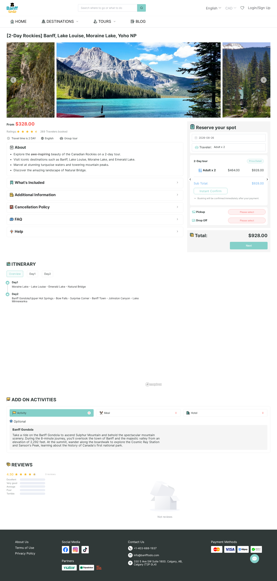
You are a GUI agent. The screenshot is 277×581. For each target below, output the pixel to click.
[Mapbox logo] (153, 384)
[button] (214, 8)
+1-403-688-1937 (145, 548)
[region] (207, 325)
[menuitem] (18, 21)
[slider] (28, 132)
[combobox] (229, 138)
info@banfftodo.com (146, 555)
